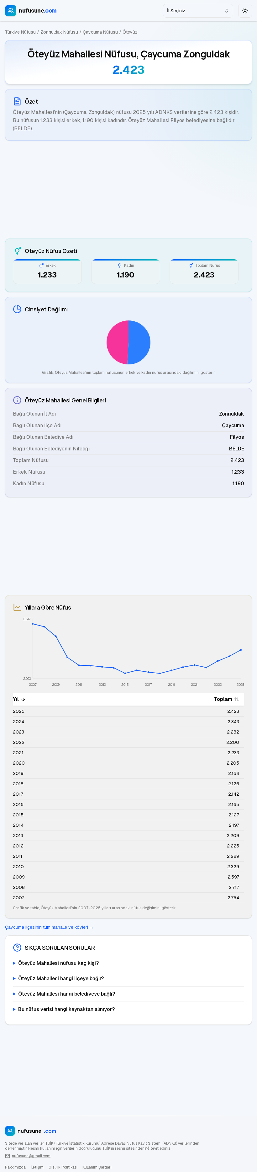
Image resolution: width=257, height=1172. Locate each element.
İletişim (37, 1167)
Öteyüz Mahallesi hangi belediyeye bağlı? (66, 994)
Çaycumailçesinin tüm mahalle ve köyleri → (49, 927)
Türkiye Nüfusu (20, 32)
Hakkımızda (15, 1167)
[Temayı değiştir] (245, 11)
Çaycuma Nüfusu (100, 32)
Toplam (223, 699)
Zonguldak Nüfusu (59, 32)
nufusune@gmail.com (31, 1156)
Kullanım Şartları (97, 1167)
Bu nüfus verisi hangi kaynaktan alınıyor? (66, 1009)
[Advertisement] (128, 190)
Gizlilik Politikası (63, 1167)
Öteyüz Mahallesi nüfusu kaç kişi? (58, 963)
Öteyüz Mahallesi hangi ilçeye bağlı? (61, 978)
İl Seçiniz (176, 10)
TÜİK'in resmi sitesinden (123, 1148)
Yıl (16, 699)
